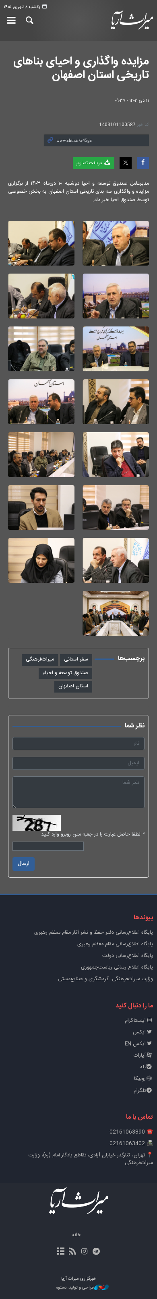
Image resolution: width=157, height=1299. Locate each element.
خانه (76, 1235)
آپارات (140, 1055)
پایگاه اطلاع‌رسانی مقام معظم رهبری (115, 944)
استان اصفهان (73, 686)
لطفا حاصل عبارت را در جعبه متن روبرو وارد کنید (93, 834)
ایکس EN (135, 1044)
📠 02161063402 (131, 1144)
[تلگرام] (96, 1252)
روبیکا (140, 1079)
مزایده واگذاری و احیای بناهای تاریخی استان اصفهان (81, 68)
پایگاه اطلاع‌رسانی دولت (127, 956)
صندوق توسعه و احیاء (65, 673)
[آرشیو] (61, 1252)
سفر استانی (76, 659)
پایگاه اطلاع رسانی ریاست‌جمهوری (117, 967)
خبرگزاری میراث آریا (131, 20)
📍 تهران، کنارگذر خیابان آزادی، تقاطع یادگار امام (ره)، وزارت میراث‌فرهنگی (91, 1159)
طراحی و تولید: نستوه (75, 1288)
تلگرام (140, 1091)
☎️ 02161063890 (131, 1132)
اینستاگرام (135, 1021)
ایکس (139, 1032)
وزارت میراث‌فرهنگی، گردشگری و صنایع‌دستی (105, 979)
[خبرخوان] (73, 1252)
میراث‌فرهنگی (40, 659)
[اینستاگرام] (84, 1252)
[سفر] (116, 243)
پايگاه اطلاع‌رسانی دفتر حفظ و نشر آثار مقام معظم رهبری (93, 932)
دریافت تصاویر (89, 163)
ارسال (23, 864)
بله (143, 1067)
